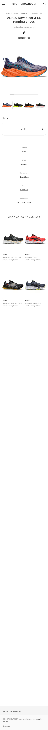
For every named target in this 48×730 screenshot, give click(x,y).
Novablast (24, 13)
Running (24, 190)
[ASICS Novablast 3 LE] (7, 105)
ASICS (16, 13)
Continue (6, 726)
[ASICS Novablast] (18, 105)
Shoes (8, 13)
